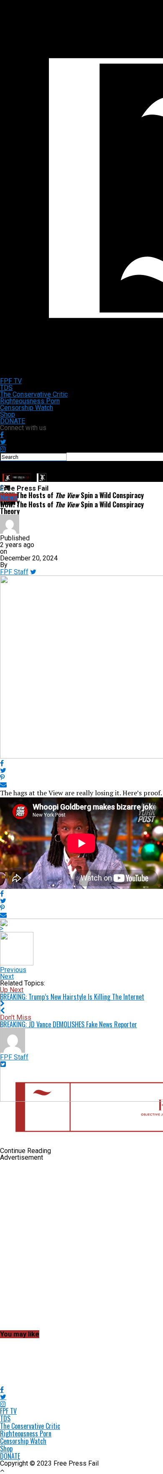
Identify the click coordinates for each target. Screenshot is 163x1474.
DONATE (12, 421)
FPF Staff (14, 572)
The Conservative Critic (34, 394)
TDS (6, 388)
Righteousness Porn (30, 401)
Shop (7, 414)
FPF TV (11, 381)
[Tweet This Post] (81, 770)
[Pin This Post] (81, 777)
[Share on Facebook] (81, 763)
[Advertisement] (81, 1246)
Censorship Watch (26, 408)
